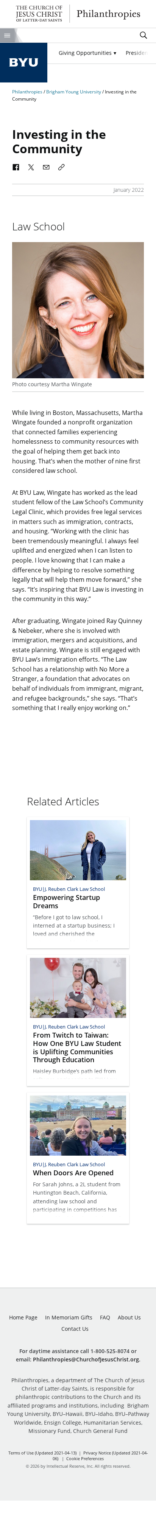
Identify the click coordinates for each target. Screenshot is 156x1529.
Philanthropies (78, 14)
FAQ (105, 1317)
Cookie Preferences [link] (85, 1458)
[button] (87, 53)
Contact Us (75, 1328)
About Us (129, 1317)
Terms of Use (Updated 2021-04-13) (42, 1453)
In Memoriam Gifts (68, 1317)
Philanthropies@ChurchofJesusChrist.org (86, 1359)
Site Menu (7, 35)
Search (143, 35)
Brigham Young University (74, 92)
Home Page (23, 1317)
